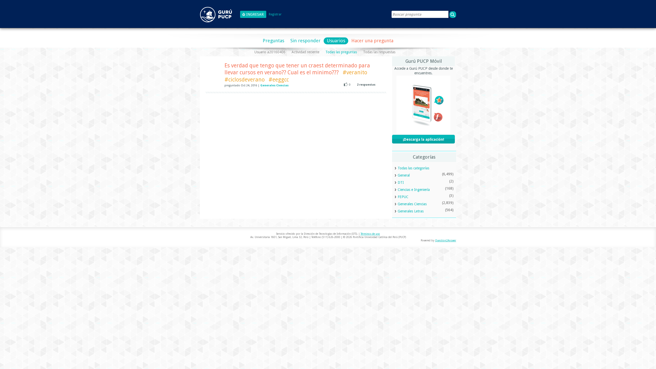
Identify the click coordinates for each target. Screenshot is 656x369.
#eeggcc (279, 79)
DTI (401, 182)
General (404, 175)
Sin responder (305, 40)
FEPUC (403, 197)
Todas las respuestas (379, 52)
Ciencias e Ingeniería (414, 190)
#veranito (355, 72)
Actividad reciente (305, 52)
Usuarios (336, 40)
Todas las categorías (413, 168)
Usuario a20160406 (269, 52)
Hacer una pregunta (372, 40)
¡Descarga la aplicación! (423, 139)
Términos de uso (370, 233)
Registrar (275, 14)
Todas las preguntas (341, 52)
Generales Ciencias (274, 85)
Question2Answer (445, 240)
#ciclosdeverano (244, 79)
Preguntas (273, 40)
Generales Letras (411, 211)
